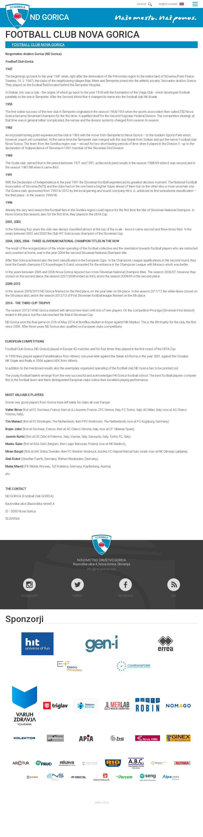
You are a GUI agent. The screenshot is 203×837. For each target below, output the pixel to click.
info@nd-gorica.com (101, 569)
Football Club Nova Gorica (38, 44)
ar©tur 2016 (101, 802)
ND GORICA (37, 16)
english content (168, 4)
